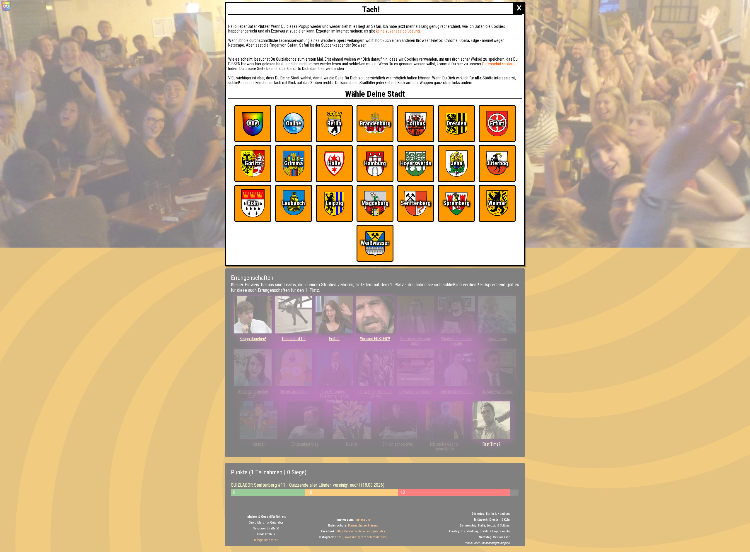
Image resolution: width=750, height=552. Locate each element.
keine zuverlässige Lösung (398, 31)
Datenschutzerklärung (500, 64)
